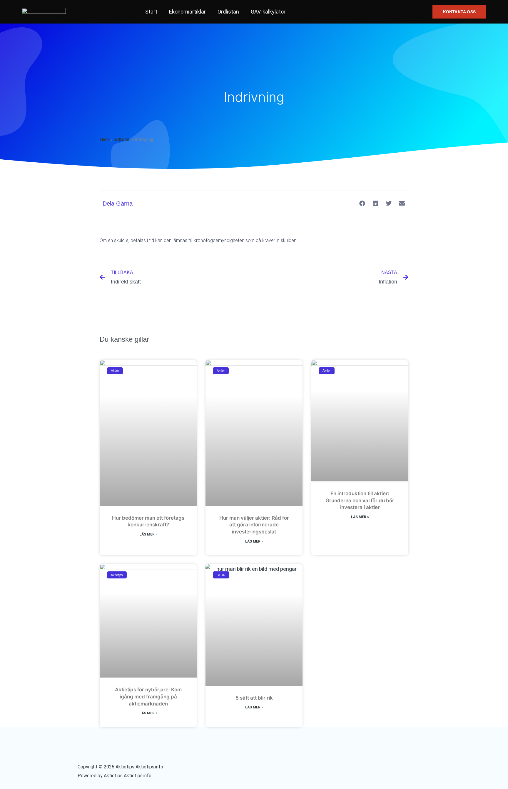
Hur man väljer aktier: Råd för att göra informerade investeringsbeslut (254, 525)
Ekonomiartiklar (187, 12)
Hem (104, 139)
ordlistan (122, 139)
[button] (459, 12)
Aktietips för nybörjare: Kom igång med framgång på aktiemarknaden (148, 697)
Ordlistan (228, 12)
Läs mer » (148, 534)
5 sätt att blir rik (254, 698)
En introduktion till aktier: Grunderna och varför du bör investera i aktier (359, 501)
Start (151, 12)
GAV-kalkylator (268, 12)
